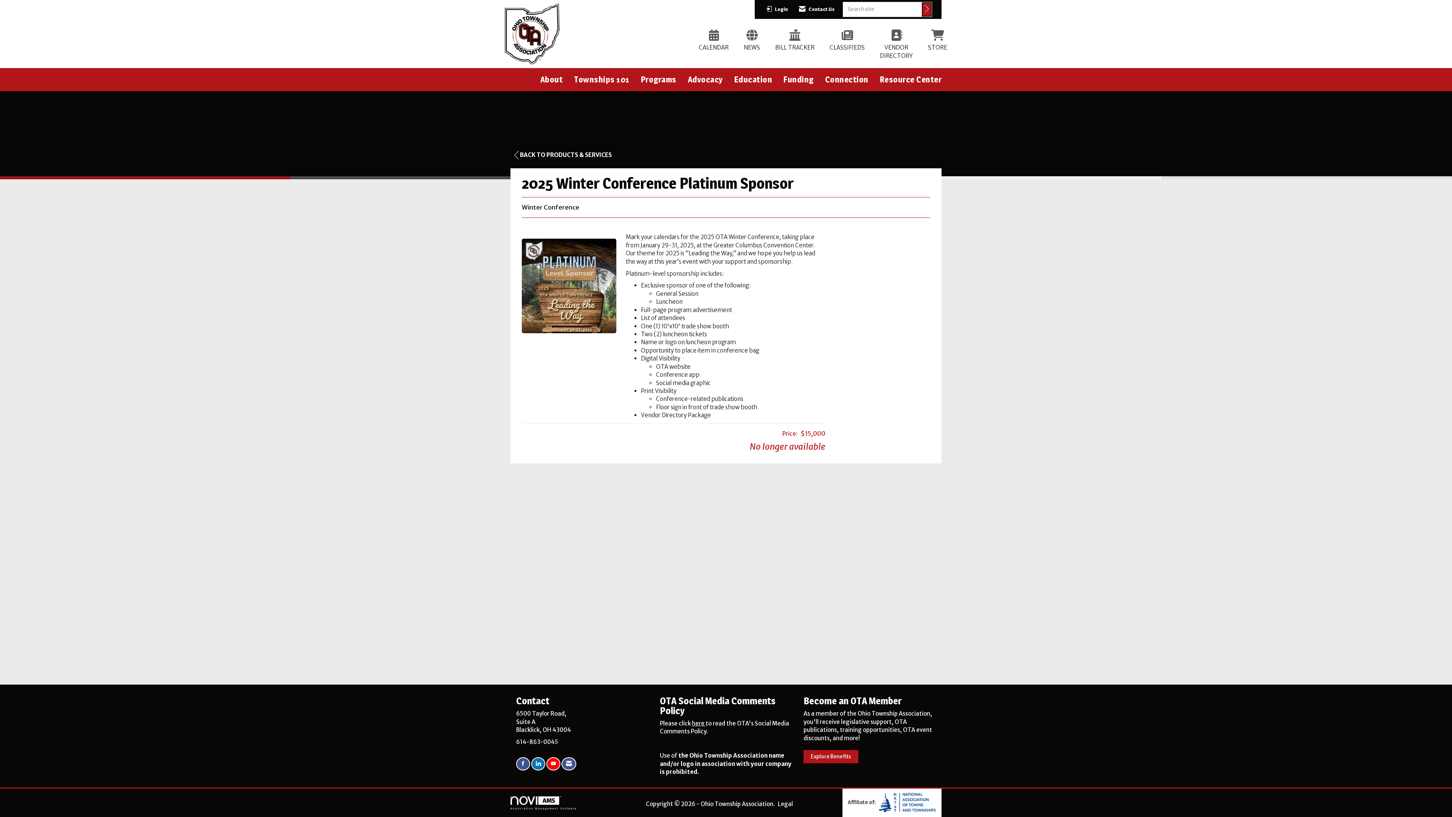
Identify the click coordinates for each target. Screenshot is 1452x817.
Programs (658, 79)
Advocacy (705, 79)
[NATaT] (907, 802)
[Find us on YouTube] (553, 763)
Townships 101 (602, 79)
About (551, 79)
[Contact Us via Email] (569, 763)
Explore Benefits (831, 756)
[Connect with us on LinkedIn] (538, 763)
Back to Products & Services (566, 154)
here (699, 723)
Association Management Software (543, 808)
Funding (798, 79)
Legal (785, 804)
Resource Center (911, 79)
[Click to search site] (927, 9)
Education (753, 79)
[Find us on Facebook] (523, 763)
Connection (847, 79)
